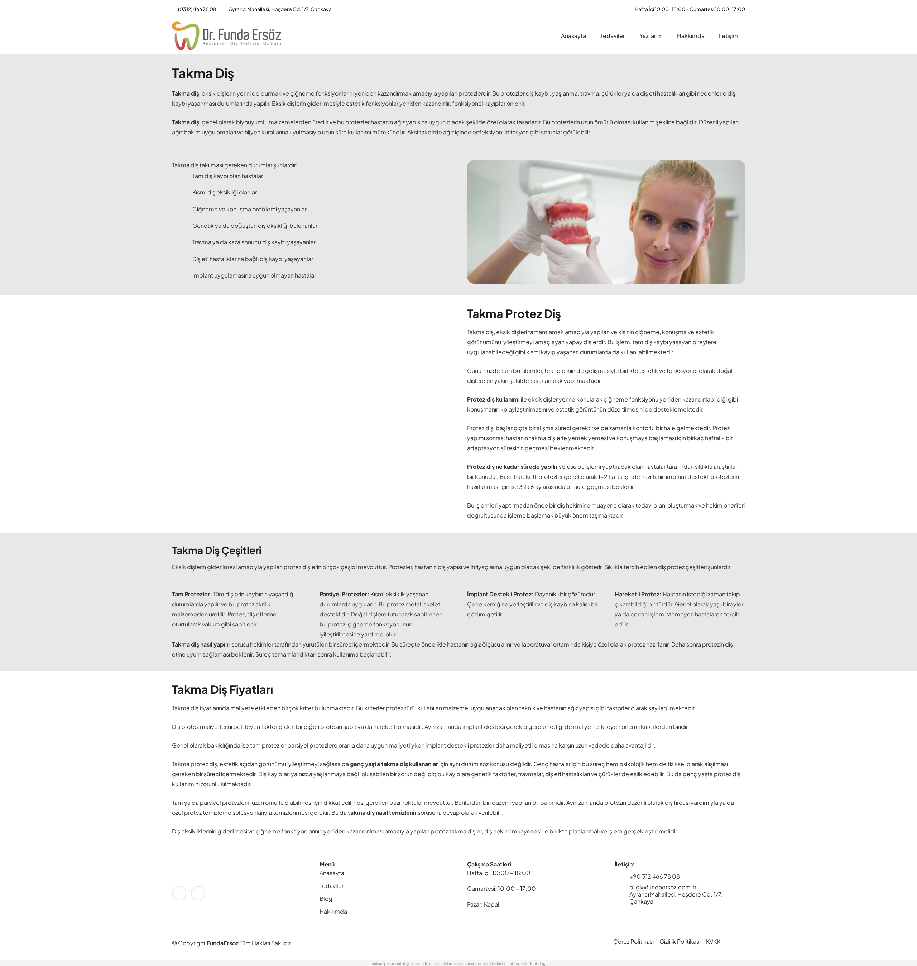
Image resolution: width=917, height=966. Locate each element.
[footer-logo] (237, 872)
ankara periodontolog (527, 963)
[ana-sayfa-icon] (226, 35)
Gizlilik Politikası (679, 941)
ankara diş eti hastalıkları (431, 963)
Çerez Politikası (633, 941)
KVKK (713, 941)
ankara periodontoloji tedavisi (479, 963)
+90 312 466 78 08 (654, 876)
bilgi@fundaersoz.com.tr (662, 887)
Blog (326, 898)
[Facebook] (179, 893)
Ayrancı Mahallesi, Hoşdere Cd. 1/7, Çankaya (675, 897)
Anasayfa (332, 872)
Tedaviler (332, 885)
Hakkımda (333, 911)
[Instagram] (198, 893)
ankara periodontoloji (390, 963)
